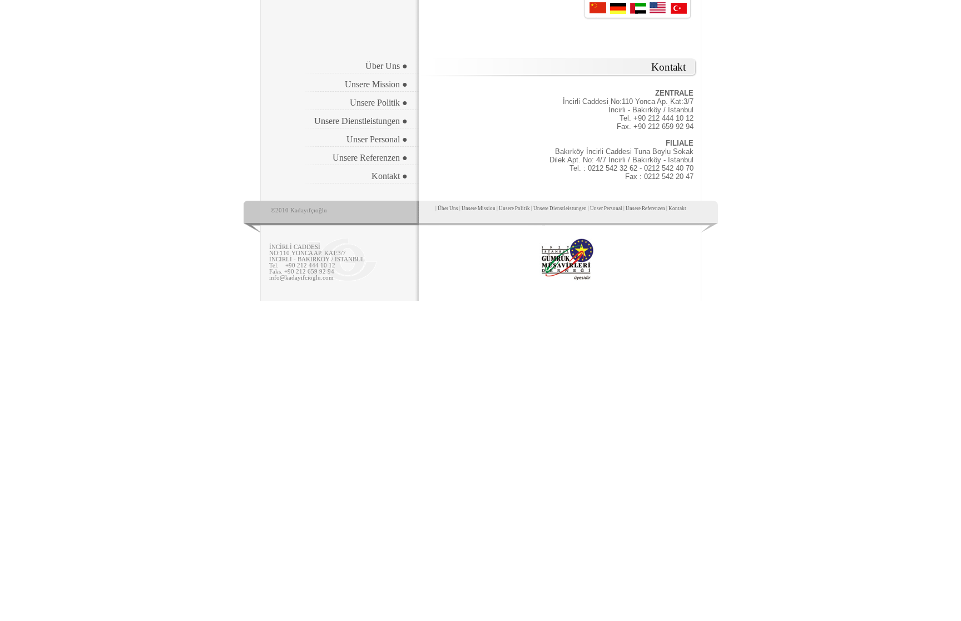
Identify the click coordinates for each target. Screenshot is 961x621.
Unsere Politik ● (379, 102)
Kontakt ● (389, 176)
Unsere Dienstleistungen (560, 208)
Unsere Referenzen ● (370, 157)
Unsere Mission (479, 208)
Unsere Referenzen (646, 208)
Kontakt (677, 208)
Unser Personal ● (377, 139)
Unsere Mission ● (376, 84)
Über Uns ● (386, 66)
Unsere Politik (514, 208)
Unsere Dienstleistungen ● (361, 121)
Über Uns (448, 208)
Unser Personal (606, 208)
